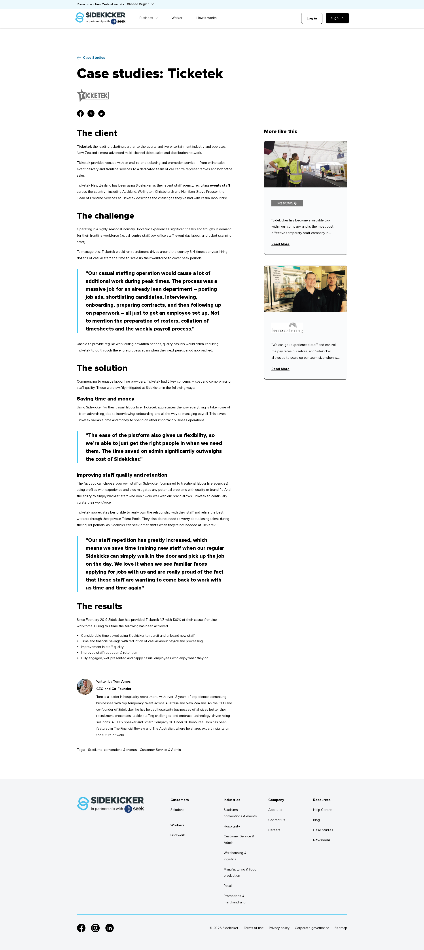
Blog (316, 820)
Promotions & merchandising (235, 899)
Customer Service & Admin (160, 750)
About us (275, 810)
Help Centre (322, 810)
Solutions (177, 810)
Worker (177, 18)
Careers (274, 830)
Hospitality (232, 826)
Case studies (323, 830)
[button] (140, 5)
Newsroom (321, 840)
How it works (207, 18)
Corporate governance (312, 928)
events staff (220, 185)
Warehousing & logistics (235, 856)
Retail (228, 886)
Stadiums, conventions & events (112, 750)
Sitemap (341, 928)
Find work (177, 835)
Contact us (276, 820)
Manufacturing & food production (240, 872)
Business (146, 18)
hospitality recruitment (140, 697)
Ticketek (84, 146)
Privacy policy (279, 928)
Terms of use (254, 928)
